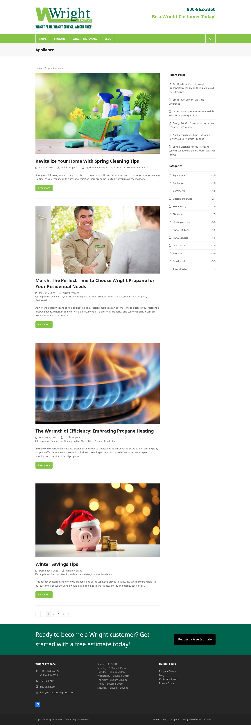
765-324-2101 (47, 681)
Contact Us (210, 719)
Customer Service (182, 198)
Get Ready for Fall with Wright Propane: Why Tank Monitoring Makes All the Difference (191, 88)
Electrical (69, 296)
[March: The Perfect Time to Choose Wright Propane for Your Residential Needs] (97, 239)
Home (156, 719)
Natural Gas (120, 167)
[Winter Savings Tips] (97, 520)
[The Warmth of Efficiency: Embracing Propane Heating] (97, 383)
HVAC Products (99, 296)
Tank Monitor (180, 269)
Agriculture (179, 175)
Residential (142, 167)
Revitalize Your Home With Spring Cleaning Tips (87, 161)
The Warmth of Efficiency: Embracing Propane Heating (94, 431)
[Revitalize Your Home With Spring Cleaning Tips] (97, 113)
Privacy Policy (166, 683)
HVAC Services (115, 296)
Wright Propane (69, 167)
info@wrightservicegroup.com (56, 692)
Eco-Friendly (179, 206)
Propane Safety (167, 671)
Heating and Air (104, 167)
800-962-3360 (47, 686)
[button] (210, 38)
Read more (44, 188)
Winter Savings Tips (56, 564)
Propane (131, 167)
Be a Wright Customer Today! (184, 16)
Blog (161, 675)
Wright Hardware (192, 719)
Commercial (57, 296)
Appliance (91, 167)
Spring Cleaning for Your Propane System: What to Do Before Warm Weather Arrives (192, 150)
